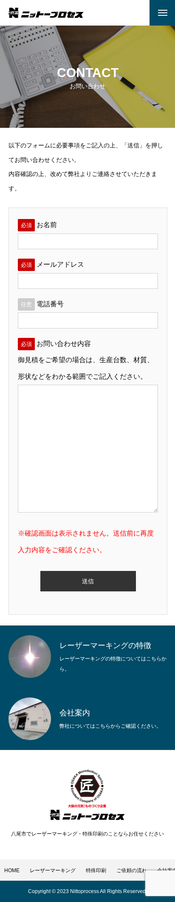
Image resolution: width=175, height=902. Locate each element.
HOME (12, 870)
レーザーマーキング (53, 870)
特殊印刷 (96, 870)
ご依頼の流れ (131, 870)
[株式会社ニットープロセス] (45, 13)
